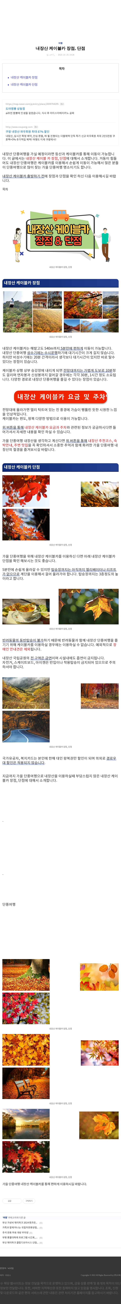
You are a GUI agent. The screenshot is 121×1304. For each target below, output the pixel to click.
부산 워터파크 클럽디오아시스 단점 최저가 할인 (20, 1242)
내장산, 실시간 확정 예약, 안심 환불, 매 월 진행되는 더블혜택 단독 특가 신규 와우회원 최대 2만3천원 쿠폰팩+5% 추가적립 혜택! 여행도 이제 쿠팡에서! (60, 138)
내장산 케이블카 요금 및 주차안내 (62, 396)
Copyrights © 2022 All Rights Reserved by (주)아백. (101, 1275)
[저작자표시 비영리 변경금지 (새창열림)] (39, 1201)
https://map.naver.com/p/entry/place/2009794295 (32, 104)
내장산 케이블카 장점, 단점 (60, 48)
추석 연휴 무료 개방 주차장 (15, 1232)
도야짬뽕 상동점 (15, 109)
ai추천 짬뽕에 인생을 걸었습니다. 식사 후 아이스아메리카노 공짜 (40, 113)
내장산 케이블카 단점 (24, 85)
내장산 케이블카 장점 (24, 78)
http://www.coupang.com (19, 127)
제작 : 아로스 (5, 1275)
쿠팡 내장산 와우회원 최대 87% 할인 (27, 131)
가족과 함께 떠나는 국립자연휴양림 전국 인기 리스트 (20, 1227)
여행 (60, 43)
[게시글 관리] (18, 1201)
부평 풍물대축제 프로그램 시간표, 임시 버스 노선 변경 (20, 1237)
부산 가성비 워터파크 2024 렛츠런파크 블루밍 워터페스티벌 (20, 1222)
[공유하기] (14, 1201)
